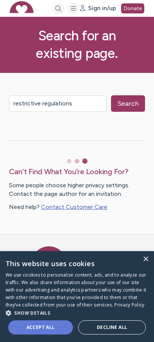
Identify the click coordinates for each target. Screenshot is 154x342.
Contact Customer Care (74, 206)
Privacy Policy (129, 305)
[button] (77, 312)
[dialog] (77, 296)
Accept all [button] (41, 327)
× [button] (145, 259)
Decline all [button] (112, 327)
